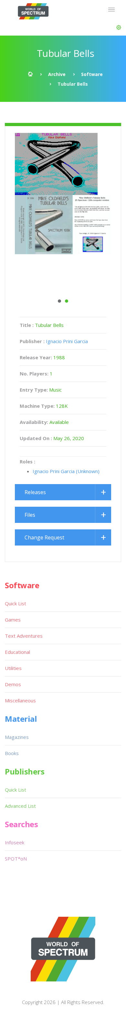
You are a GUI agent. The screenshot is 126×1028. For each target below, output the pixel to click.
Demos (13, 684)
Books (12, 753)
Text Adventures (24, 636)
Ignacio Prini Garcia (67, 341)
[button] (118, 27)
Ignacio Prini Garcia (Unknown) (66, 471)
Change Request (44, 537)
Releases (35, 492)
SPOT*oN (16, 858)
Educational (17, 652)
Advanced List (20, 806)
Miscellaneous (20, 700)
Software (92, 74)
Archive (57, 74)
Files (30, 514)
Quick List (15, 603)
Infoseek (14, 842)
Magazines (17, 737)
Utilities (13, 668)
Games (13, 619)
